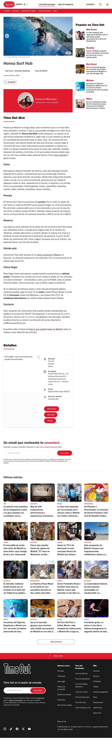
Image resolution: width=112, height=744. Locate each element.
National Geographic (100, 692)
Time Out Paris (80, 703)
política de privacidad (57, 459)
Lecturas (96, 671)
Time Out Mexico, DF (82, 708)
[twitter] (23, 729)
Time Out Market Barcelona (81, 685)
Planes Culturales (44, 11)
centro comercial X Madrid (49, 255)
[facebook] (17, 729)
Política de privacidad (61, 688)
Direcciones (51, 409)
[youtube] (29, 729)
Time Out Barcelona (82, 679)
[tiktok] (11, 729)
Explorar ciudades (47, 5)
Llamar (50, 421)
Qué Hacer (15, 11)
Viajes (55, 11)
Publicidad (61, 676)
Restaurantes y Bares (29, 11)
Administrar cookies (64, 705)
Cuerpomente (98, 703)
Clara (95, 697)
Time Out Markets (65, 5)
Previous (7, 36)
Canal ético (61, 700)
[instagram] (5, 729)
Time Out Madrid (81, 674)
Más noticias (56, 642)
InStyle (95, 687)
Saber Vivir (97, 713)
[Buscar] (100, 4)
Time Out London (81, 692)
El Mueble (97, 682)
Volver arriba (58, 656)
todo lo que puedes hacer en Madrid (45, 329)
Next (69, 36)
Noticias (7, 11)
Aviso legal (61, 682)
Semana (96, 676)
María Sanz (51, 99)
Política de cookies (64, 695)
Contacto (60, 671)
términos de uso (42, 459)
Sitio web (50, 415)
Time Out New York (82, 697)
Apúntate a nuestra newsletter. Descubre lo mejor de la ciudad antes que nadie (33, 447)
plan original (60, 155)
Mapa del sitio (61, 722)
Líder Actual (97, 708)
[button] (38, 357)
